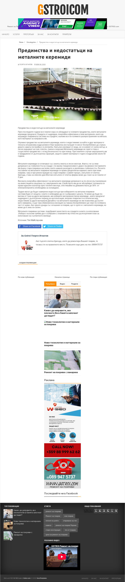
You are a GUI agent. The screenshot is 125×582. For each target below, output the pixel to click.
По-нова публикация (26, 277)
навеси (48, 525)
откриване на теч (70, 521)
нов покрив (68, 516)
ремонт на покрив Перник (66, 525)
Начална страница (62, 277)
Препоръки (116, 578)
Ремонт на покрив (53, 516)
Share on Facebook (31, 226)
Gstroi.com (26, 578)
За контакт (104, 578)
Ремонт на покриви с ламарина (23, 533)
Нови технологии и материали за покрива (27, 522)
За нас (94, 578)
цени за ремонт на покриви (57, 535)
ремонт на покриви (53, 511)
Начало (85, 578)
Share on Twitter (55, 226)
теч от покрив (70, 530)
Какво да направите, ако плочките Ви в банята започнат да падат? (27, 512)
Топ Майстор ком (35, 220)
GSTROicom (63, 9)
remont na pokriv (52, 521)
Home (21, 42)
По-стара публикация (98, 277)
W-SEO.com (18, 578)
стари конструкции (53, 530)
